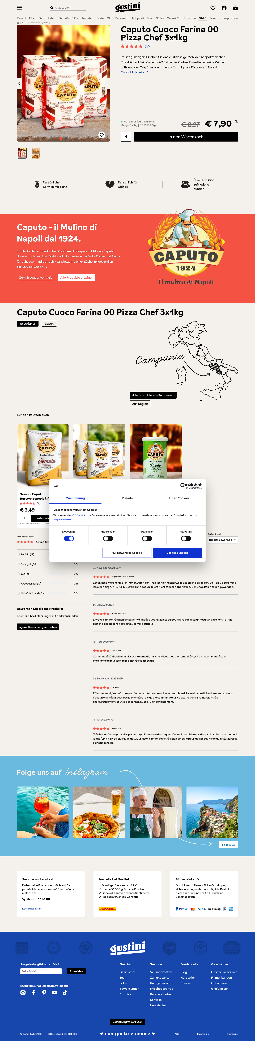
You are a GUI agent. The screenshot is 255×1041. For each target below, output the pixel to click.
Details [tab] (127, 498)
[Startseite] (18, 23)
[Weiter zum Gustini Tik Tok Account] (65, 992)
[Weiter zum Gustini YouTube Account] (54, 992)
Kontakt (156, 1000)
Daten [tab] (49, 323)
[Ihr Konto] (224, 8)
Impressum (62, 519)
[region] (63, 92)
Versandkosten (161, 972)
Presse (185, 983)
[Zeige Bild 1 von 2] (61, 138)
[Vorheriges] (19, 83)
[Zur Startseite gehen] (127, 7)
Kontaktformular (31, 908)
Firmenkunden (221, 977)
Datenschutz (203, 1034)
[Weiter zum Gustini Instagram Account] (23, 992)
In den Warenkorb (186, 137)
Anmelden (76, 971)
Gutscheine (219, 983)
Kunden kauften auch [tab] (33, 415)
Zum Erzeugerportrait (35, 277)
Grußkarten (219, 988)
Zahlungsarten (160, 977)
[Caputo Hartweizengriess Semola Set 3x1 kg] (99, 456)
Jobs (123, 983)
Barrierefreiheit (161, 994)
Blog (184, 972)
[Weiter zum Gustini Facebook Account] (33, 992)
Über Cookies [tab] (179, 498)
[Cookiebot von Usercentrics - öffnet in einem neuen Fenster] (186, 486)
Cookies (78, 515)
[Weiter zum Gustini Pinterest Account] (44, 992)
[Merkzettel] (213, 8)
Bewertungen (129, 988)
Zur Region (140, 404)
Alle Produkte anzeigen (76, 277)
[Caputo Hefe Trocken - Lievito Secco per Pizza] (156, 456)
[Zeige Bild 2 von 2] (66, 138)
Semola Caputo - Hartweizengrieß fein (36, 496)
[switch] (108, 538)
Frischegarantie (161, 988)
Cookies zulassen (177, 552)
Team (123, 977)
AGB (177, 1034)
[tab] (28, 324)
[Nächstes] (107, 83)
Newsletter (158, 1005)
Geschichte (128, 972)
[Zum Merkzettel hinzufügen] (101, 134)
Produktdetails (132, 72)
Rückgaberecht (161, 983)
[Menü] (19, 8)
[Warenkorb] (235, 8)
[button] (22, 153)
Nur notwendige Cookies (127, 552)
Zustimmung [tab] (75, 498)
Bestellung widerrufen (128, 1022)
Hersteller (188, 977)
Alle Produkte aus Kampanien (153, 395)
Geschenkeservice (224, 972)
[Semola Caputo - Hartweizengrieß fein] (43, 456)
